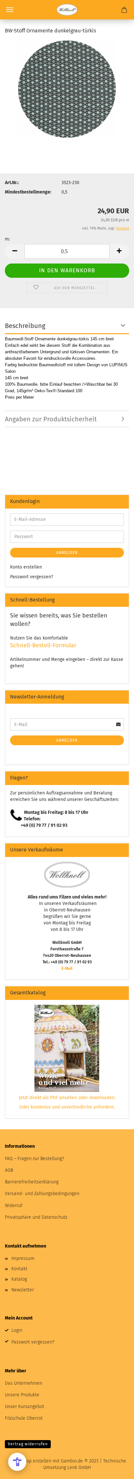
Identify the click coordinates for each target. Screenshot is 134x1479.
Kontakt (19, 1269)
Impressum (22, 1258)
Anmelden (67, 552)
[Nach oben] (116, 1469)
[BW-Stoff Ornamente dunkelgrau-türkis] (67, 89)
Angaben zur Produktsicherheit (51, 419)
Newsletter (22, 1290)
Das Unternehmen (23, 1383)
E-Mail (67, 968)
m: (7, 239)
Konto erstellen (26, 567)
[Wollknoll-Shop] (67, 9)
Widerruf (13, 1205)
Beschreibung (25, 326)
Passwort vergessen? (31, 577)
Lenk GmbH (79, 1467)
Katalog (19, 1279)
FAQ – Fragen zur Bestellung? (34, 1158)
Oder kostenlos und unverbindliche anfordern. (67, 1107)
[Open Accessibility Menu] (17, 1462)
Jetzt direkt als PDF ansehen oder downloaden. (67, 1097)
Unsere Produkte (22, 1395)
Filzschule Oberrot (24, 1418)
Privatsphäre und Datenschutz (36, 1217)
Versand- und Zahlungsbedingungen (42, 1193)
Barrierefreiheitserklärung (32, 1182)
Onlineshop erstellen (29, 1461)
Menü (10, 9)
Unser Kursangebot (24, 1406)
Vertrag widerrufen (28, 1444)
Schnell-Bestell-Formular (43, 645)
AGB (9, 1170)
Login (16, 1330)
